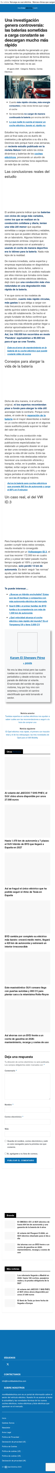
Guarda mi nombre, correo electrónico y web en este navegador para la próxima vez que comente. (27, 1144)
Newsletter (6, 1427)
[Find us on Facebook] (3, 1364)
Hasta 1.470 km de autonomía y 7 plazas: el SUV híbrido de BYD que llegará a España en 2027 (27, 844)
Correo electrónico (14, 1116)
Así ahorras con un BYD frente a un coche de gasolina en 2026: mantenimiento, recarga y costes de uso (27, 1039)
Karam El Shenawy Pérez (27, 657)
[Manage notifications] (6, 1467)
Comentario (11, 1070)
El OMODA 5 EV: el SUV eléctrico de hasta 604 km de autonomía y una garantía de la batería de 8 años (33, 1224)
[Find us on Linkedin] (26, 1364)
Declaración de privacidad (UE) (14, 1441)
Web (7, 1128)
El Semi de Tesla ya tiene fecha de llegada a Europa (32, 1301)
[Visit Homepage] (27, 8)
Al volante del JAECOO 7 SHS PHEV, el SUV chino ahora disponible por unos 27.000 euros (26, 796)
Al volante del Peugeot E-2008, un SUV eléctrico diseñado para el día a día (33, 1236)
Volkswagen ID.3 (37, 551)
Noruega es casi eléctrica (20, 2)
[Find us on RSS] (17, 1364)
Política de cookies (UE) (11, 1451)
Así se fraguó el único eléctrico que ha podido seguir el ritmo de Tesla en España (26, 892)
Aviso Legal (6, 1432)
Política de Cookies (9, 1446)
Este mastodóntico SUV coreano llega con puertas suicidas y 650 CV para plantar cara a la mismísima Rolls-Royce (27, 991)
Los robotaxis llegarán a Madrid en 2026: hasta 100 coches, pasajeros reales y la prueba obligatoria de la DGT (33, 1279)
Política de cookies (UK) (11, 1456)
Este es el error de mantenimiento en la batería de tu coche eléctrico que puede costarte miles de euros (27, 351)
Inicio (4, 1418)
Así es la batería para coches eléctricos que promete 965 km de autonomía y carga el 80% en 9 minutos (28, 486)
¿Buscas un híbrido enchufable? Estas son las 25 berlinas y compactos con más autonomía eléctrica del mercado (29, 598)
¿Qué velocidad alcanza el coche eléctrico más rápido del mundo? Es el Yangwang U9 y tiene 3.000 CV (28, 621)
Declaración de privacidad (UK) (14, 1460)
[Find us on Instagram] (12, 1364)
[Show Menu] (3, 8)
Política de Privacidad (10, 1437)
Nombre (9, 1104)
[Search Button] (52, 8)
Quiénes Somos (8, 1423)
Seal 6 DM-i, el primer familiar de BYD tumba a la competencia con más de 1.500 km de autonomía (27, 609)
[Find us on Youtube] (22, 1364)
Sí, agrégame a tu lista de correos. (22, 1153)
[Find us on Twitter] (8, 1364)
